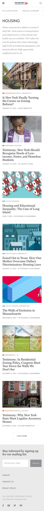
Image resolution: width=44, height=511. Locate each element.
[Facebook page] (3, 505)
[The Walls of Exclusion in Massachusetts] (22, 289)
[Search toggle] (41, 3)
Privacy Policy (9, 488)
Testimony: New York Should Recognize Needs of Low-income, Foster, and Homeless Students (21, 155)
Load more (22, 436)
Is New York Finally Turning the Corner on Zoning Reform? (20, 101)
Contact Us (8, 482)
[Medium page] (21, 505)
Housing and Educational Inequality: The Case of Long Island (20, 209)
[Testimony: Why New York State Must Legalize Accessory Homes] (22, 394)
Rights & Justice (21, 411)
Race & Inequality (23, 93)
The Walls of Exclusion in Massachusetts (18, 312)
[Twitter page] (15, 505)
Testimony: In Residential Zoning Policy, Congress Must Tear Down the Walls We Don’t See (21, 364)
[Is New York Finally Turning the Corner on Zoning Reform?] (22, 75)
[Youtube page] (8, 505)
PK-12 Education (10, 11)
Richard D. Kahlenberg (26, 216)
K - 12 (16, 355)
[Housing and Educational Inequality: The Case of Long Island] (22, 184)
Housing (18, 145)
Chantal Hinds (27, 164)
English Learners (31, 11)
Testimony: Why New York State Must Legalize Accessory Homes (21, 418)
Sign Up (36, 463)
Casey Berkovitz (25, 108)
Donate (6, 475)
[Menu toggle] (3, 3)
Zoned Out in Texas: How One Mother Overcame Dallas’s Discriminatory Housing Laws (21, 261)
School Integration (20, 306)
